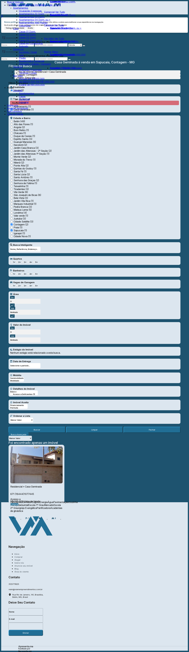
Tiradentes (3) (21, 189)
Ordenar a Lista (21, 416)
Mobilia (17, 375)
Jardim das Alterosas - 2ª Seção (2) (33, 150)
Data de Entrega (22, 361)
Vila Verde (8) (21, 192)
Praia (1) (18, 227)
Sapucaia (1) (20, 230)
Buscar (37, 430)
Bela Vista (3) (21, 197)
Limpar (94, 430)
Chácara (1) (20, 133)
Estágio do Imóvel (23, 349)
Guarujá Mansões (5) (25, 141)
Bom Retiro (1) (21, 130)
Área (16, 294)
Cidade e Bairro (21, 118)
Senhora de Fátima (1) (25, 183)
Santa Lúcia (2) (22, 174)
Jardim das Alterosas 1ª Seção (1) (31, 153)
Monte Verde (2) (22, 156)
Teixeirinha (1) (21, 186)
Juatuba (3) (20, 218)
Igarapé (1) (19, 233)
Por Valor (49, 38)
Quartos (17, 259)
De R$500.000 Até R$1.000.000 (67, 54)
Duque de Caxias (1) (24, 136)
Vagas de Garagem (24, 282)
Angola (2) (19, 127)
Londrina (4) (20, 212)
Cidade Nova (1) (22, 236)
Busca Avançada (18, 434)
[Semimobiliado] (17, 378)
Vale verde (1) (21, 215)
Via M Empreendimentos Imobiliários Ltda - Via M (35, 4)
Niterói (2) (19, 162)
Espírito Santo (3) (23, 139)
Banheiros (18, 270)
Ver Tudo (59, 25)
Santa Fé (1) (20, 171)
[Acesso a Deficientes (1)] (24, 394)
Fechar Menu (51, 51)
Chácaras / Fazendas (61, 28)
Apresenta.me (25, 646)
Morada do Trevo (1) (25, 159)
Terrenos (49, 25)
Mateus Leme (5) (23, 209)
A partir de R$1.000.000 (63, 67)
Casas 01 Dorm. (58, 1)
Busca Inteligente (22, 245)
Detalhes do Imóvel (24, 389)
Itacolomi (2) (20, 144)
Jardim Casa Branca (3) (26, 147)
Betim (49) (19, 121)
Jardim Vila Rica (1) (24, 200)
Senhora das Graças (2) (26, 180)
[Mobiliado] (17, 380)
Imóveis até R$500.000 (62, 41)
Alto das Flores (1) (23, 124)
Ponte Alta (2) (21, 165)
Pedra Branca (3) (23, 206)
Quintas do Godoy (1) (25, 168)
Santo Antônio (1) (23, 177)
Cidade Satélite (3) (23, 221)
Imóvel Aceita (20, 402)
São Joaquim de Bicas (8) (27, 195)
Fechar (152, 430)
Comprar (14, 504)
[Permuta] (19, 408)
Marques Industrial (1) (25, 203)
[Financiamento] (19, 405)
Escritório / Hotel (59, 14)
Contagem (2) (21, 224)
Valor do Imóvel (22, 325)
